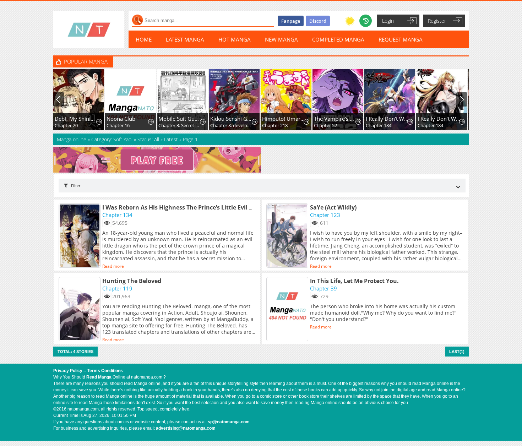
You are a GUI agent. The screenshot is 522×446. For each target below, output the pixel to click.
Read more (113, 266)
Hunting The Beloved (131, 281)
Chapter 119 (117, 288)
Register (437, 20)
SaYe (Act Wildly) (333, 207)
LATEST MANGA (185, 39)
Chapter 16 (80, 125)
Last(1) (456, 351)
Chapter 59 (443, 125)
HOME (144, 39)
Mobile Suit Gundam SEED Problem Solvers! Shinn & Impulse (141, 118)
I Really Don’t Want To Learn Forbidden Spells (401, 118)
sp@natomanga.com (229, 421)
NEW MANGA (281, 39)
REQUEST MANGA (401, 39)
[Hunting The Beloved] (80, 309)
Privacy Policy (67, 370)
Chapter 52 (287, 125)
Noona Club (83, 118)
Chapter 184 (340, 125)
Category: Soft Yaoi (111, 139)
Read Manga (99, 377)
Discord (317, 21)
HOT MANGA (234, 39)
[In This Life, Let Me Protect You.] (288, 309)
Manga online (72, 139)
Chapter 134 (117, 214)
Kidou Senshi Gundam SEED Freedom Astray (193, 118)
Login (388, 20)
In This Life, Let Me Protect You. (354, 281)
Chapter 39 (323, 288)
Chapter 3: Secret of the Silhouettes (141, 125)
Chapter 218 (237, 125)
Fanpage (290, 21)
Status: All (148, 139)
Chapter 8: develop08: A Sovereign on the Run (193, 125)
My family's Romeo (452, 118)
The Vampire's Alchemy (297, 118)
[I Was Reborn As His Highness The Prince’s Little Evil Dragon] (80, 236)
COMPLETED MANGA (338, 39)
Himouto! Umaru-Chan (245, 118)
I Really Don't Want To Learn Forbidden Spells (349, 118)
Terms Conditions (105, 370)
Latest (171, 139)
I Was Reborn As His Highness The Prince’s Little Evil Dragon (186, 207)
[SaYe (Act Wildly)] (288, 236)
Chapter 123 (325, 214)
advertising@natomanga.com (186, 428)
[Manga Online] (88, 29)
